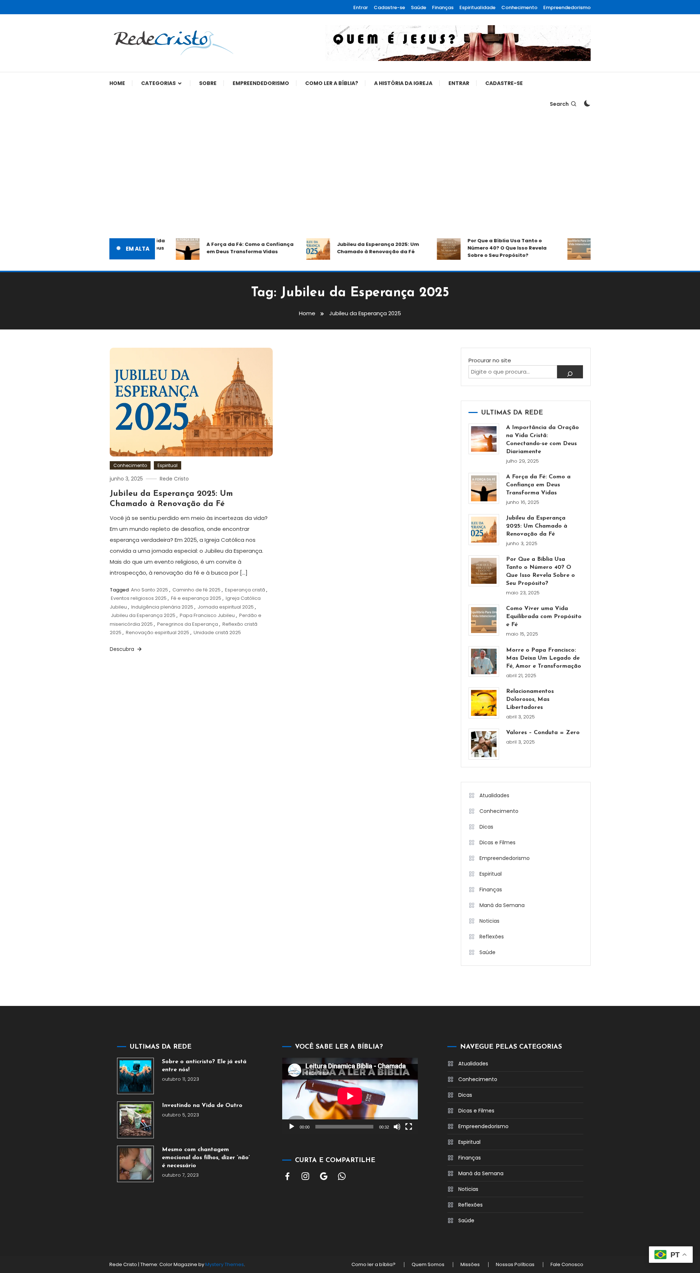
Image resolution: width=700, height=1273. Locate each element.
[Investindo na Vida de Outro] (135, 1120)
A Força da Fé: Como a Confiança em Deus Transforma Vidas (236, 248)
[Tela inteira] (408, 1126)
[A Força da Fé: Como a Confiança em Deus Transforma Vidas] (483, 488)
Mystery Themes (224, 1264)
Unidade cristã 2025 (217, 632)
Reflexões (491, 936)
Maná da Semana (502, 905)
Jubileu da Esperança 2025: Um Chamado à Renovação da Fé (365, 248)
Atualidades (494, 795)
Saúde (418, 7)
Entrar (360, 7)
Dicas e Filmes (497, 842)
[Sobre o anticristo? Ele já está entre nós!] (135, 1076)
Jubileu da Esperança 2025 (143, 615)
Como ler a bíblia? (331, 83)
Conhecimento (519, 7)
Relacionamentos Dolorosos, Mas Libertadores (530, 699)
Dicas (486, 826)
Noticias (489, 921)
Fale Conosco (567, 1264)
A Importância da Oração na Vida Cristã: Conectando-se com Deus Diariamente (542, 440)
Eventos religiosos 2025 (139, 598)
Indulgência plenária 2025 (162, 606)
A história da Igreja (403, 83)
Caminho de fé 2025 (196, 589)
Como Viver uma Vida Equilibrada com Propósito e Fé (544, 617)
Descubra (123, 649)
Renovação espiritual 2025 (157, 632)
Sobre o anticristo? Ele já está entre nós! (204, 1066)
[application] (350, 1096)
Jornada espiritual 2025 (226, 606)
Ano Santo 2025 (149, 589)
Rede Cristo (174, 478)
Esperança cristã (245, 589)
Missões (470, 1264)
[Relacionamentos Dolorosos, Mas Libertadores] (483, 702)
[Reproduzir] (291, 1126)
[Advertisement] (350, 176)
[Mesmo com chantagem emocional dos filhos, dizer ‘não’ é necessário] (135, 1164)
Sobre (208, 83)
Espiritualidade (477, 7)
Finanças (443, 7)
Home (117, 83)
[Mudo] (397, 1126)
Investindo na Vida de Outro (202, 1105)
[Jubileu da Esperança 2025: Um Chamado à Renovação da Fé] (483, 529)
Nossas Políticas (515, 1264)
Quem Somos (428, 1264)
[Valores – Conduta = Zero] (483, 744)
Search (559, 104)
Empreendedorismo (567, 7)
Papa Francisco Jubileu (207, 615)
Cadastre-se (389, 7)
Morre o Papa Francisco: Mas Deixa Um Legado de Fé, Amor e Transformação (543, 658)
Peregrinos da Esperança (187, 624)
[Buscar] (570, 371)
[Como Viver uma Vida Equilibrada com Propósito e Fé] (483, 620)
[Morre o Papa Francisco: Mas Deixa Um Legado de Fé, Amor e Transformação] (483, 661)
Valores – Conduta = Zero (543, 733)
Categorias (158, 83)
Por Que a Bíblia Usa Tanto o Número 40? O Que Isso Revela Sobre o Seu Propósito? (493, 248)
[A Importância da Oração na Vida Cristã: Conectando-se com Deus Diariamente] (483, 439)
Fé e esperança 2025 (196, 598)
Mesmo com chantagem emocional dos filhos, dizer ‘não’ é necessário (206, 1158)
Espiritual (168, 465)
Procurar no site (489, 360)
